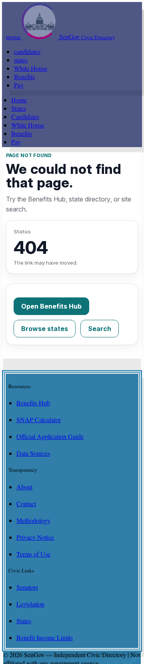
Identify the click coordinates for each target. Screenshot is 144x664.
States (18, 108)
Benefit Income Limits (44, 637)
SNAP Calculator (38, 419)
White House (30, 68)
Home (19, 100)
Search (99, 329)
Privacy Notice (35, 537)
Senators (27, 587)
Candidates (25, 116)
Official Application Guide (50, 436)
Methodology (33, 520)
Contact (26, 503)
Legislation (30, 604)
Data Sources (33, 453)
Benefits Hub (33, 403)
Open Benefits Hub (51, 306)
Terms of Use (33, 554)
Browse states (44, 329)
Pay (19, 85)
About (24, 487)
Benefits (24, 76)
